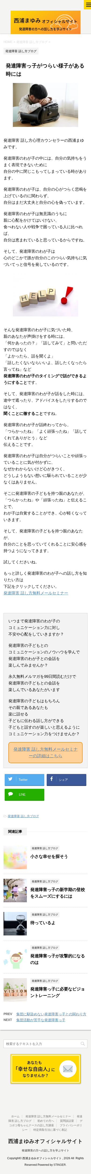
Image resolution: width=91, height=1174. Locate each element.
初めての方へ (45, 1121)
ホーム (15, 1116)
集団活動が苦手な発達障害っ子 (40, 1020)
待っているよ (43, 922)
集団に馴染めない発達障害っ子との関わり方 (51, 1014)
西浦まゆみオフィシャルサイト (45, 1141)
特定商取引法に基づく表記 (50, 1129)
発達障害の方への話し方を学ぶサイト (45, 1150)
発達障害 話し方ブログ (23, 816)
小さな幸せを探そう (49, 856)
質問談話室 (67, 1121)
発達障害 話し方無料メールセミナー (36, 593)
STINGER (59, 1164)
